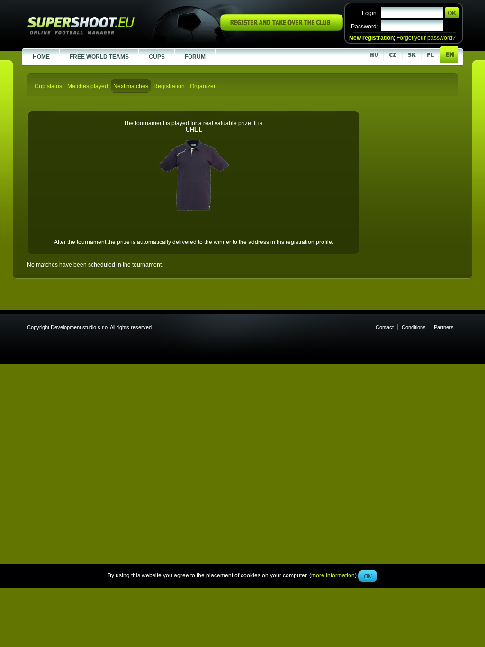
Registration (169, 86)
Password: (364, 26)
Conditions (414, 327)
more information (333, 212)
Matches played (87, 86)
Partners (444, 327)
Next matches (130, 86)
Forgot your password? (426, 38)
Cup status (48, 86)
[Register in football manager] (281, 29)
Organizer (203, 86)
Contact (385, 327)
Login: (370, 13)
